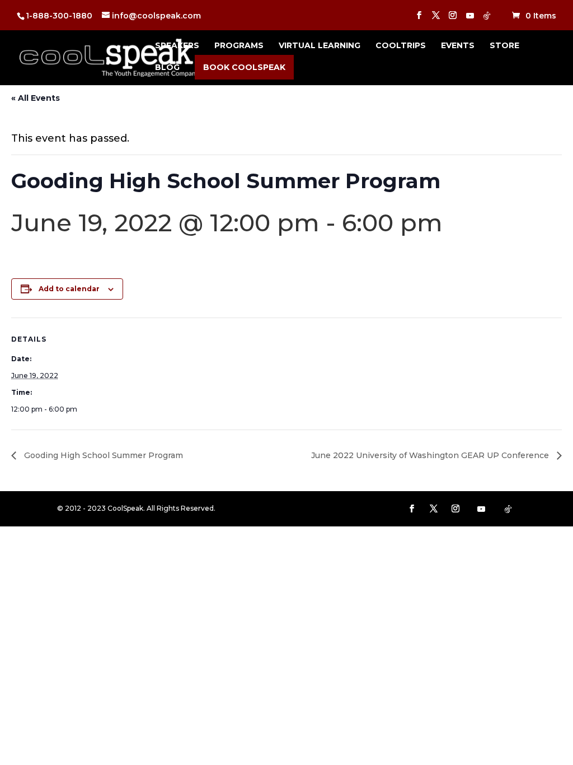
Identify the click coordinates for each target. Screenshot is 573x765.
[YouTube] (470, 19)
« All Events (35, 98)
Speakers (177, 45)
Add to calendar (69, 288)
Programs (239, 45)
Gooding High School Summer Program (102, 455)
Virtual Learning (319, 45)
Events (458, 45)
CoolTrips (400, 45)
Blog (167, 67)
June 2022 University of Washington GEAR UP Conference (431, 455)
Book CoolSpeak (244, 67)
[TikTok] (486, 19)
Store (504, 45)
